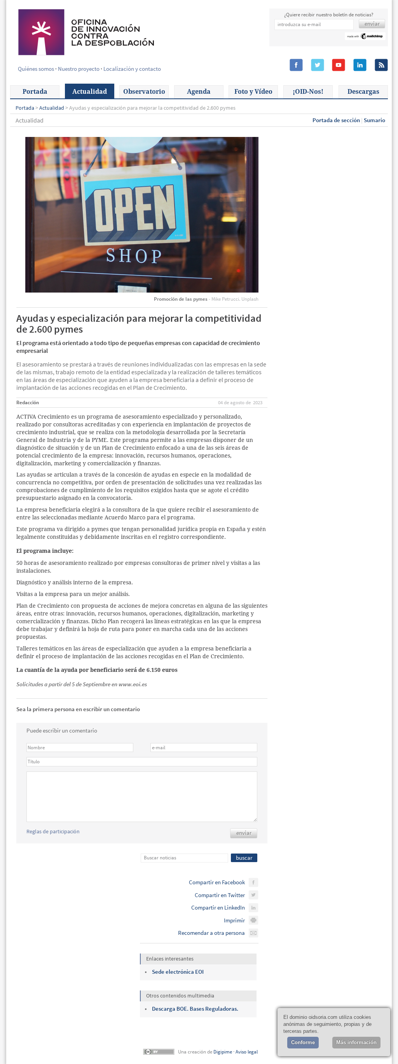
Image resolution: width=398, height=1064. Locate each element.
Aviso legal (247, 1051)
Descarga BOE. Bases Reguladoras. (195, 1008)
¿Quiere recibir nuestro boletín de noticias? (329, 14)
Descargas (363, 91)
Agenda (199, 91)
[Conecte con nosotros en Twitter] (317, 65)
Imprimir (234, 920)
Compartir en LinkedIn (218, 907)
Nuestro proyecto (79, 68)
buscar (244, 857)
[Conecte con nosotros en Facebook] (296, 65)
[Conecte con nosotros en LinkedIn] (360, 65)
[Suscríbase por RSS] (381, 65)
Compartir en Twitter (220, 895)
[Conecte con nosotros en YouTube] (338, 65)
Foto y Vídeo (253, 91)
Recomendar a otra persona (211, 932)
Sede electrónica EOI (178, 971)
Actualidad (89, 91)
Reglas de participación (53, 831)
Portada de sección (336, 120)
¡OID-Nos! (308, 91)
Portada (35, 91)
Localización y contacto (132, 68)
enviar (243, 832)
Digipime (222, 1051)
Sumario (374, 120)
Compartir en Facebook (217, 882)
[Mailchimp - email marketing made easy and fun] (365, 37)
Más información (356, 1042)
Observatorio (144, 91)
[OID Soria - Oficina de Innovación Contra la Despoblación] (85, 31)
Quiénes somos (36, 68)
